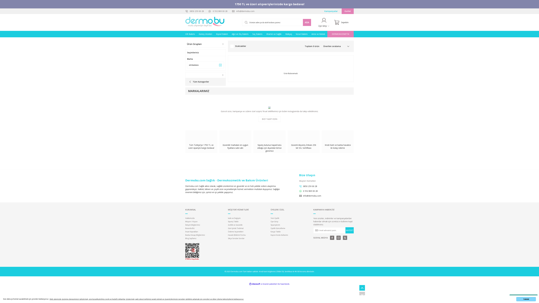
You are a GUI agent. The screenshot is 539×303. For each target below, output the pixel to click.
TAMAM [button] (526, 299)
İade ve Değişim (234, 218)
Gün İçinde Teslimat (236, 228)
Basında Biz (190, 228)
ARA (307, 22)
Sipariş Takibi (233, 221)
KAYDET (349, 230)
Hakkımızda (190, 218)
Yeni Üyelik (275, 218)
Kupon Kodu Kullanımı (279, 235)
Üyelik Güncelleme (278, 228)
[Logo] (205, 22)
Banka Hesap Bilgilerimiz (195, 235)
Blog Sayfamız (190, 238)
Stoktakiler (240, 46)
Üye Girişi (274, 221)
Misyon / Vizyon (191, 221)
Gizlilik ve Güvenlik (235, 225)
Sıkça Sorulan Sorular (236, 238)
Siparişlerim (275, 225)
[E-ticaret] (269, 284)
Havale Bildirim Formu (237, 235)
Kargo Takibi (276, 231)
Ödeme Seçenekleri (235, 231)
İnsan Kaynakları (191, 231)
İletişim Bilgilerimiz (192, 225)
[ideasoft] (254, 284)
